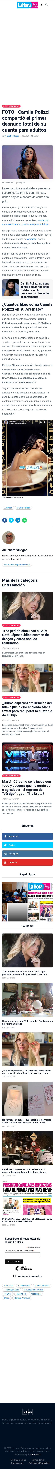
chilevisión (21, 1294)
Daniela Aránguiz (22, 1298)
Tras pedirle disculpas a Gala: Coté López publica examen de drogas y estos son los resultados (25, 637)
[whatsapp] (24, 520)
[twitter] (11, 520)
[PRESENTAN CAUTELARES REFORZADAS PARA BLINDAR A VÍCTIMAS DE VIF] (23, 901)
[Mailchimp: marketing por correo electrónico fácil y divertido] (23, 1270)
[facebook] (4, 520)
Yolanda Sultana (11, 1290)
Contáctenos (17, 1463)
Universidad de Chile (33, 1290)
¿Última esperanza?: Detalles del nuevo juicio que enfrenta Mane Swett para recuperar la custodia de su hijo (27, 709)
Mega (6, 1298)
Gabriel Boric (24, 1286)
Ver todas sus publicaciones (17, 565)
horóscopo (36, 1294)
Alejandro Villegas (12, 136)
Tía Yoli (7, 1294)
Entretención (13, 585)
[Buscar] (46, 5)
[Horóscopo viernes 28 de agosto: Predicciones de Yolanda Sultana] (27, 1000)
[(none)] (8, 537)
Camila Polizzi (23, 508)
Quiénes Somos (18, 1460)
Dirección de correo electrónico (19, 1250)
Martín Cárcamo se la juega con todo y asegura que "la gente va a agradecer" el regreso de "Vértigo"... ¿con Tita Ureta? (26, 788)
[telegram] (17, 520)
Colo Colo (8, 1286)
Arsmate (32, 239)
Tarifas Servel (38, 1460)
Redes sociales (42, 1286)
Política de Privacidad (39, 1463)
